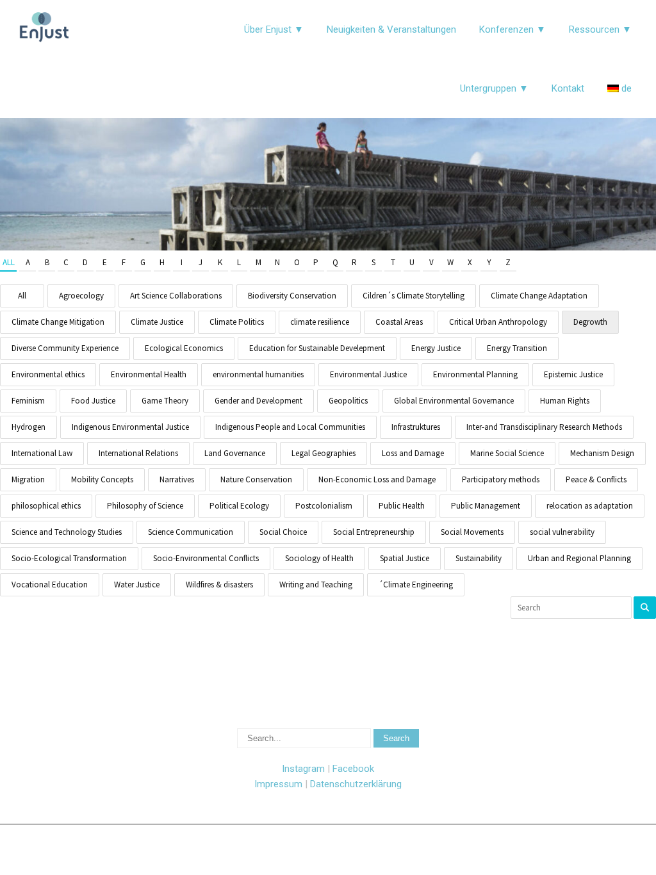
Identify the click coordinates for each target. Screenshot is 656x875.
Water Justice (137, 584)
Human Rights (564, 400)
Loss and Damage (413, 453)
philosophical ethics (46, 505)
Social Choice (283, 532)
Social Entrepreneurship (373, 532)
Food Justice (93, 400)
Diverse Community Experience (65, 348)
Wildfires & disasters (219, 584)
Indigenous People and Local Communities (290, 426)
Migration (28, 479)
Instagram (303, 768)
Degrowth (590, 321)
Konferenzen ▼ (512, 29)
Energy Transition (517, 348)
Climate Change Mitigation (58, 321)
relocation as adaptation (589, 505)
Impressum (278, 784)
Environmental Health (148, 374)
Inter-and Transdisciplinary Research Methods (544, 426)
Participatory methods (500, 479)
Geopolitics (348, 400)
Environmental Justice (368, 374)
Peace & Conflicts (596, 479)
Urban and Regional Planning (579, 558)
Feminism (28, 400)
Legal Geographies (323, 453)
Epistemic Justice (573, 374)
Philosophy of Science (145, 505)
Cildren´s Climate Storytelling (413, 295)
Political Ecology (239, 505)
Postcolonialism (323, 505)
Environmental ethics (48, 374)
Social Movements (472, 532)
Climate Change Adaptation (539, 295)
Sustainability (478, 558)
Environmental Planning (475, 374)
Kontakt (568, 88)
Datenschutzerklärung (356, 784)
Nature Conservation (256, 479)
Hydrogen (28, 426)
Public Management (485, 505)
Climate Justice (157, 321)
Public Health (402, 505)
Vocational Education (50, 584)
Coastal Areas (399, 321)
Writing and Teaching (315, 584)
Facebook (353, 768)
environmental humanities (258, 374)
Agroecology (81, 295)
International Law (42, 453)
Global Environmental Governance (454, 400)
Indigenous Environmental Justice (130, 426)
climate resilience (319, 321)
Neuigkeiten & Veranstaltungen (391, 29)
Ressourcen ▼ (600, 29)
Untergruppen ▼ (494, 88)
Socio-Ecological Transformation (69, 558)
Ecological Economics (184, 348)
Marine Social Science (507, 453)
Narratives (177, 479)
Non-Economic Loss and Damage (377, 479)
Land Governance (234, 453)
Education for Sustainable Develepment (317, 348)
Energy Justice (436, 348)
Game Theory (165, 400)
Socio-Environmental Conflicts (206, 558)
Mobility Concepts (102, 479)
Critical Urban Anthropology (498, 321)
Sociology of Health (319, 558)
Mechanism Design (602, 453)
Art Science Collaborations (176, 295)
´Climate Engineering (416, 584)
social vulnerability (562, 532)
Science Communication (190, 532)
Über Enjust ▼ (274, 29)
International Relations (138, 453)
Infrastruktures (415, 426)
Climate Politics (236, 321)
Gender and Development (258, 400)
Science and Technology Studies (67, 532)
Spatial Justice (404, 558)
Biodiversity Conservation (292, 295)
